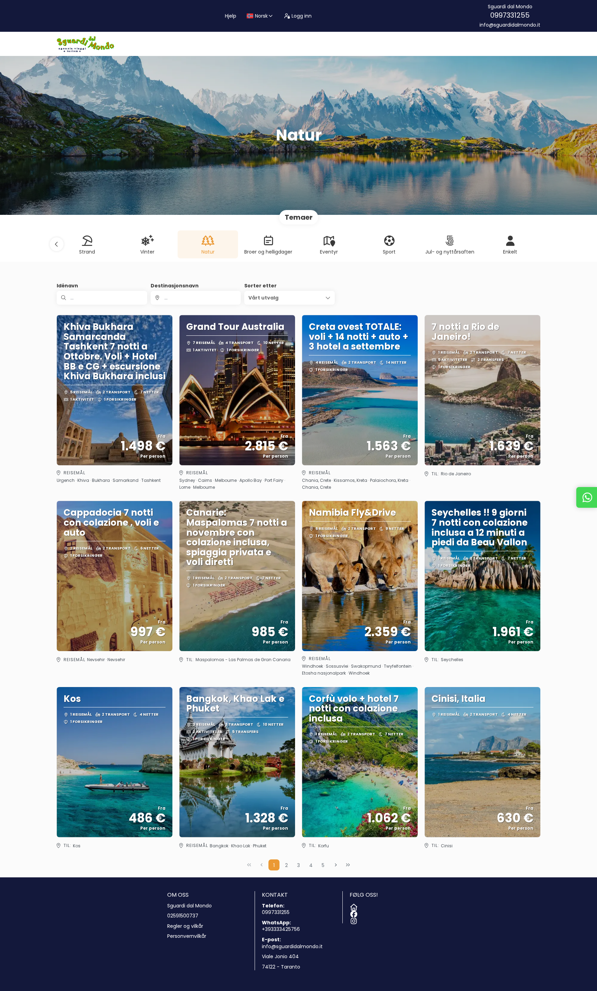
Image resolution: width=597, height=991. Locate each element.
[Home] (353, 906)
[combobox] (196, 298)
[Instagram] (353, 919)
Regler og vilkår (185, 926)
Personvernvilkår (186, 936)
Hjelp (230, 15)
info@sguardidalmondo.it (510, 25)
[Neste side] (335, 864)
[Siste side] (347, 864)
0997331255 (510, 15)
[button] (57, 244)
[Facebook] (353, 912)
